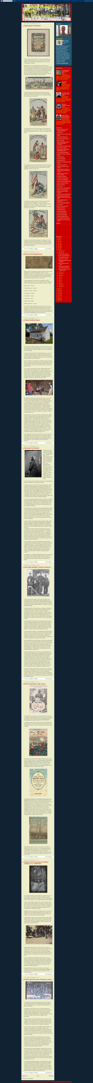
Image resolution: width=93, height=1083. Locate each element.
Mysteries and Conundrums (62, 189)
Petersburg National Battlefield (63, 202)
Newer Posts (24, 1075)
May (60, 280)
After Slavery (59, 132)
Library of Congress (61, 184)
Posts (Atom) (30, 1078)
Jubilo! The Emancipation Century (64, 181)
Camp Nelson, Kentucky (62, 147)
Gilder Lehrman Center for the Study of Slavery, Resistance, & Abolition (63, 170)
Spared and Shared (61, 207)
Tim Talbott (66, 40)
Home (38, 1075)
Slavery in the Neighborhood (33, 254)
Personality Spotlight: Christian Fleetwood (37, 567)
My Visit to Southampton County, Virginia (66, 105)
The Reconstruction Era (62, 212)
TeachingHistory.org (61, 209)
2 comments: (49, 314)
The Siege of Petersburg (62, 214)
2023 (59, 239)
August (60, 275)
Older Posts (51, 1075)
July (60, 277)
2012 (59, 295)
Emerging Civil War (61, 160)
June (60, 278)
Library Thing (59, 186)
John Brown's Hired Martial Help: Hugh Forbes (65, 94)
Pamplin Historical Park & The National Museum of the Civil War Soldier (64, 197)
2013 (59, 293)
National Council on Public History (64, 194)
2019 (59, 246)
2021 (59, 243)
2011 (59, 296)
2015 (59, 290)
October (60, 272)
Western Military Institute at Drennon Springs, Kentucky (66, 116)
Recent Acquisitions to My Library (34, 684)
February (60, 285)
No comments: (49, 248)
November (61, 252)
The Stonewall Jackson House (63, 217)
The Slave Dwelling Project (62, 216)
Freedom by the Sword (61, 164)
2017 (59, 249)
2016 (59, 288)
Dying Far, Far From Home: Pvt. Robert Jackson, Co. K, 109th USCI (36, 862)
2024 (59, 238)
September (61, 273)
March (60, 283)
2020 (59, 244)
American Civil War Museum (63, 138)
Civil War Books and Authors (63, 152)
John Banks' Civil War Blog (62, 177)
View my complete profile (62, 63)
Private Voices (60, 204)
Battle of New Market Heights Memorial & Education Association (63, 143)
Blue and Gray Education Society (63, 146)
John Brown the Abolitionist (62, 179)
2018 (59, 247)
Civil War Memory (60, 156)
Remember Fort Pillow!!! (31, 448)
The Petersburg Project (61, 211)
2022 (59, 241)
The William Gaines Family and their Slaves (66, 71)
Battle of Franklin (60, 140)
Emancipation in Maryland (32, 25)
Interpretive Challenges (61, 176)
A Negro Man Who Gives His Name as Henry (38, 979)
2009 (59, 300)
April (60, 281)
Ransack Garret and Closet (62, 206)
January (60, 286)
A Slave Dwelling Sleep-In (32, 320)
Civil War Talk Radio (61, 158)
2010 (59, 298)
